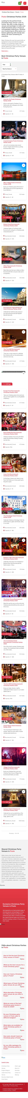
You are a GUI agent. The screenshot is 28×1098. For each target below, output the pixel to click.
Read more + (5, 51)
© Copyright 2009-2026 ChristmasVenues (13, 1084)
